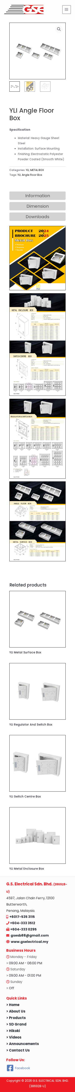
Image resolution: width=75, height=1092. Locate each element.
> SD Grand (16, 1024)
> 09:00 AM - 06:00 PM (24, 963)
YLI (27, 170)
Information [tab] (37, 196)
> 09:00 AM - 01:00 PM (23, 975)
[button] (59, 29)
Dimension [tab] (37, 206)
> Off (10, 988)
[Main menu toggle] (66, 9)
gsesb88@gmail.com (29, 935)
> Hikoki (13, 1030)
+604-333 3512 (22, 923)
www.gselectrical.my (29, 941)
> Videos (13, 1037)
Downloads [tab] (37, 217)
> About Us (15, 1011)
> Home (12, 1004)
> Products (16, 1017)
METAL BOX (37, 170)
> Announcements (22, 1043)
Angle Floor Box (32, 175)
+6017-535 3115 (22, 916)
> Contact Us (18, 1050)
